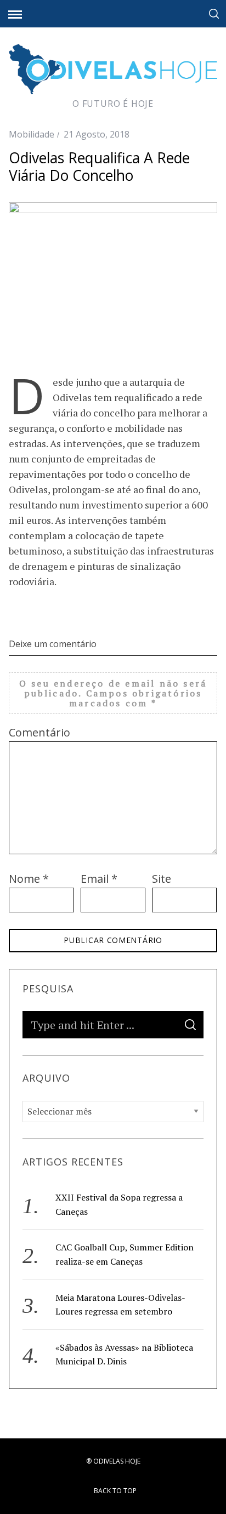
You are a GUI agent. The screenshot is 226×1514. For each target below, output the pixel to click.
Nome (29, 878)
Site (161, 878)
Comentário (39, 732)
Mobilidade (31, 134)
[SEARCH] (190, 1024)
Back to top (116, 1490)
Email (99, 878)
